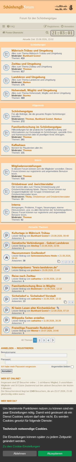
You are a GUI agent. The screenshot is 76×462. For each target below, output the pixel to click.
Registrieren (25, 348)
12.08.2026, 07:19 (60, 310)
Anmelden (7, 348)
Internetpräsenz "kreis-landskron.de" (35, 267)
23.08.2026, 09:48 (60, 236)
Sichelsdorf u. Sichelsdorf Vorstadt (34, 295)
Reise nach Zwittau (23, 276)
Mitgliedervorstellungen (26, 166)
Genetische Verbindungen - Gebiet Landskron (40, 243)
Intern (38, 160)
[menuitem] (11, 26)
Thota (28, 196)
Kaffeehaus (18, 145)
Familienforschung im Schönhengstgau (36, 126)
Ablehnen (20, 453)
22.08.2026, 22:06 (50, 246)
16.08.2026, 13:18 (52, 279)
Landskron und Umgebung (28, 77)
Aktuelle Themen (38, 227)
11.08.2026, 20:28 (52, 320)
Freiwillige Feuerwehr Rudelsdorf (33, 327)
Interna (16, 204)
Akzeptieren (54, 453)
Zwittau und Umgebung (26, 63)
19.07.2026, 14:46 (50, 330)
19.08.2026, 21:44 (51, 270)
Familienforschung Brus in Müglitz (34, 286)
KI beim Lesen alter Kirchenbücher (34, 307)
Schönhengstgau (22, 111)
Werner (35, 330)
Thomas (27, 69)
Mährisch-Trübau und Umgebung (32, 50)
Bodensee (36, 289)
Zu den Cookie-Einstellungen (21, 446)
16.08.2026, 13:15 (52, 298)
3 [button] (44, 340)
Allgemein (38, 105)
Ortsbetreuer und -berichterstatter (32, 184)
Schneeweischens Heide (44, 256)
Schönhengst (38, 44)
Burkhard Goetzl (32, 56)
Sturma (27, 95)
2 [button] (39, 340)
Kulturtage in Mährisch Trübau (31, 233)
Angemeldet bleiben (61, 366)
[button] (53, 340)
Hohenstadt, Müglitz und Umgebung (34, 90)
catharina (36, 279)
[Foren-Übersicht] (38, 7)
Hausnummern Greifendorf (28, 253)
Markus (27, 82)
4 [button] (48, 340)
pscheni (35, 270)
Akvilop (35, 246)
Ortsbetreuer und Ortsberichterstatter (51, 196)
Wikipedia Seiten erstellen (28, 317)
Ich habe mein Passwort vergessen (18, 366)
